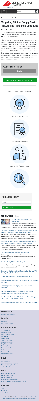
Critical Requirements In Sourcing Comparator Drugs (16, 277)
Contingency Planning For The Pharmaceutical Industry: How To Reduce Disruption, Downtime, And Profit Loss (19, 231)
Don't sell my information (30, 398)
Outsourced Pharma (6, 352)
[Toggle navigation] (4, 11)
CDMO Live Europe (6, 377)
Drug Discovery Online (7, 344)
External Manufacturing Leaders (9, 379)
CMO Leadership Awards (8, 373)
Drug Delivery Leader (7, 342)
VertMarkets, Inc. (17, 397)
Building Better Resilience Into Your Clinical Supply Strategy (19, 302)
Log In (5, 7)
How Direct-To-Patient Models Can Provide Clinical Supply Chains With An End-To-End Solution (18, 298)
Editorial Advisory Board (8, 365)
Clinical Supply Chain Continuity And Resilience (15, 252)
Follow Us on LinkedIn (7, 323)
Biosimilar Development (7, 334)
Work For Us (4, 392)
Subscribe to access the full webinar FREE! (20, 80)
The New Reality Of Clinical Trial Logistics (13, 262)
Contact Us (4, 390)
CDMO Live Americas (7, 375)
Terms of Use (34, 397)
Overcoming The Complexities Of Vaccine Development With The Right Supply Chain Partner (19, 272)
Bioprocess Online (6, 332)
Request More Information (8, 314)
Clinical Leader (5, 338)
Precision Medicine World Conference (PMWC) (13, 381)
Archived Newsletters (6, 367)
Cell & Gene (4, 336)
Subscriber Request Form (18, 398)
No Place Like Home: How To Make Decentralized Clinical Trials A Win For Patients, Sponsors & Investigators (18, 242)
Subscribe (10, 7)
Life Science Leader (6, 348)
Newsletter (4, 321)
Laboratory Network (6, 346)
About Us (3, 388)
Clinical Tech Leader (6, 340)
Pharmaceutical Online (7, 353)
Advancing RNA (5, 330)
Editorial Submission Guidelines (9, 363)
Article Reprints (5, 361)
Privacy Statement (7, 398)
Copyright (4, 397)
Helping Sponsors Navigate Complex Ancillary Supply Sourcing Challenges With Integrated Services (17, 292)
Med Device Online (6, 350)
